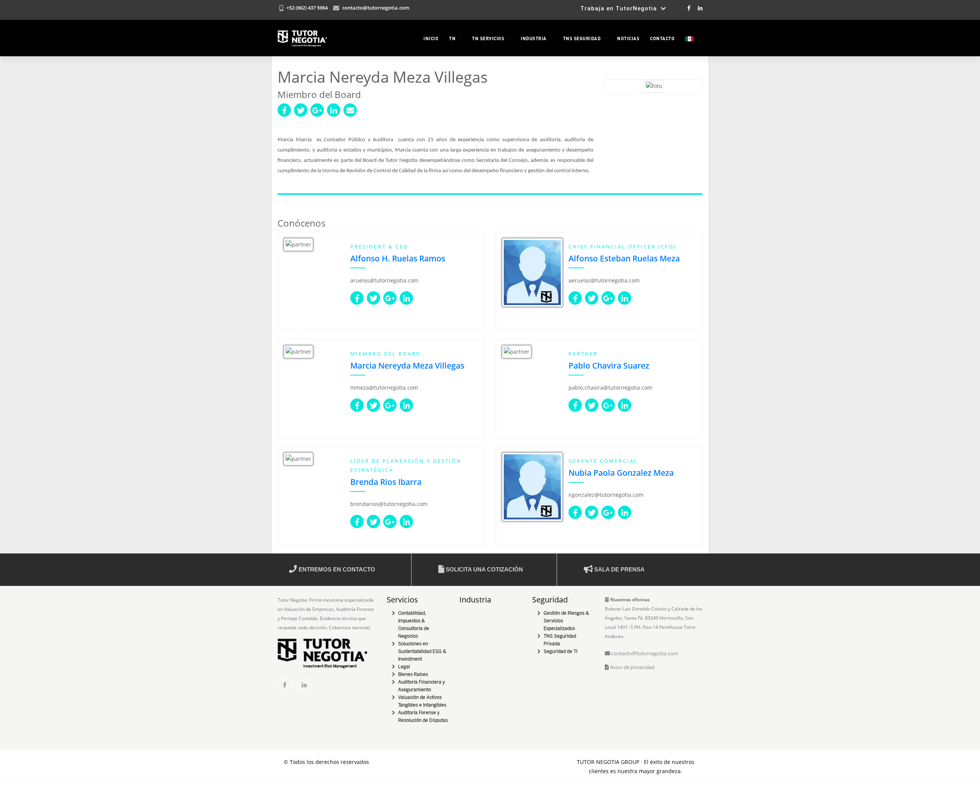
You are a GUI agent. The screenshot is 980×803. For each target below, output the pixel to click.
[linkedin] (304, 685)
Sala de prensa (619, 569)
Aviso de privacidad (632, 667)
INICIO (430, 38)
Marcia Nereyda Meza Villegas (407, 365)
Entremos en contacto (336, 569)
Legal (404, 667)
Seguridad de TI (560, 652)
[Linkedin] (699, 7)
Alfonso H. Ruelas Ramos (397, 258)
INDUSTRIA (534, 38)
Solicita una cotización (483, 569)
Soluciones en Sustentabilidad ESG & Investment (422, 651)
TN (452, 38)
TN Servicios (488, 38)
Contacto (662, 38)
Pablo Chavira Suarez (608, 365)
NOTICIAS (628, 38)
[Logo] (302, 38)
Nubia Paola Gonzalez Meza (621, 472)
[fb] (284, 685)
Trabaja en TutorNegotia (620, 8)
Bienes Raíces (413, 674)
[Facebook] (688, 7)
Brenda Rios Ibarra (385, 482)
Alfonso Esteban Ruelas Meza (624, 258)
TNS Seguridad (582, 38)
